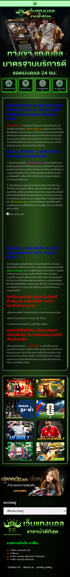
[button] (35, 3)
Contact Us (14, 567)
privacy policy (44, 567)
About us (28, 567)
